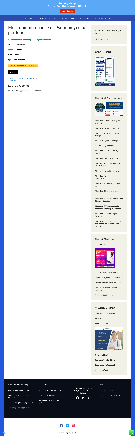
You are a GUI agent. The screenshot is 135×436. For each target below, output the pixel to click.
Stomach (99, 319)
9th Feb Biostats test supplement (108, 283)
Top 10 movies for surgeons (50, 390)
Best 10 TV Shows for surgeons (51, 395)
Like (14, 72)
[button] (34, 18)
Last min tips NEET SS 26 (110, 395)
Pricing (73, 18)
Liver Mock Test (101, 370)
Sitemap (64, 18)
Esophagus (105, 365)
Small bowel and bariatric (105, 324)
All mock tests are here (104, 39)
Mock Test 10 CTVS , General (106, 158)
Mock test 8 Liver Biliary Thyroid (108, 171)
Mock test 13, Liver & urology (106, 141)
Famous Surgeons (107, 390)
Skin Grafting (14, 80)
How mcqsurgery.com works (19, 408)
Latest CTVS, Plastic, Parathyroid (108, 278)
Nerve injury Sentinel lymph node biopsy (23, 78)
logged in (22, 91)
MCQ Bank (28, 18)
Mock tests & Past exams (47, 18)
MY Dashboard (85, 18)
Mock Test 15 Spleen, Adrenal (107, 128)
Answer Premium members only (23, 65)
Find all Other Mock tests (105, 295)
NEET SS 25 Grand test (104, 245)
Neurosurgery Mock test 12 (106, 146)
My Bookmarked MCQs (102, 18)
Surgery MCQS (67, 3)
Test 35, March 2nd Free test (107, 273)
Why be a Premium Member (19, 390)
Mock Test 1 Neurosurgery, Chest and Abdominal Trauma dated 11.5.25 (108, 223)
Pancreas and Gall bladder (106, 313)
